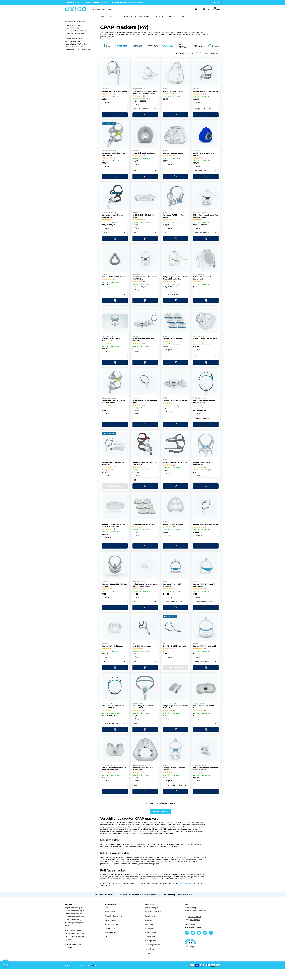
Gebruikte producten (152, 945)
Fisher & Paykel (198, 274)
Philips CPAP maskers (73, 28)
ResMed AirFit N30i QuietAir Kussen (143, 216)
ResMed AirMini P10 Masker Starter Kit (143, 340)
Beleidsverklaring (111, 932)
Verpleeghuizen (150, 941)
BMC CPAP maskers (72, 41)
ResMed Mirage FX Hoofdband (175, 462)
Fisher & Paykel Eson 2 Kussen (205, 339)
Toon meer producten (160, 812)
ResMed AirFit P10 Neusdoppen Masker (144, 402)
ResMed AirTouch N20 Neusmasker (202, 463)
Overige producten (127, 16)
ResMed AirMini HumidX (172, 339)
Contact (181, 16)
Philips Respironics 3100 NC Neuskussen (203, 707)
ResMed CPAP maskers (73, 39)
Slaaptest (148, 920)
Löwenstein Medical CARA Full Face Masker (144, 463)
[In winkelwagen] (115, 115)
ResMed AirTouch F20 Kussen (113, 277)
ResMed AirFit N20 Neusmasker (114, 91)
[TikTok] (205, 933)
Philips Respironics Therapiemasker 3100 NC (204, 402)
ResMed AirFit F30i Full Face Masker (174, 769)
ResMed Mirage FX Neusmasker (205, 91)
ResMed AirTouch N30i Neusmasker (171, 585)
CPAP (102, 16)
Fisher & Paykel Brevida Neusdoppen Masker (144, 707)
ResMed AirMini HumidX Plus (143, 524)
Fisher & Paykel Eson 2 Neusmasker (111, 340)
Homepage (69, 22)
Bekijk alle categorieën (73, 26)
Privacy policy (110, 928)
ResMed (105, 89)
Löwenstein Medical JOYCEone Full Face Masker (114, 402)
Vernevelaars (149, 928)
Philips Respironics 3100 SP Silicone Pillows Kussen (114, 769)
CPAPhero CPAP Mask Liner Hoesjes (204, 154)
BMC (134, 643)
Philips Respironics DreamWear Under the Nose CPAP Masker (144, 92)
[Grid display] (197, 53)
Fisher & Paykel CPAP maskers (76, 44)
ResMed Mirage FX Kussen (173, 153)
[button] (126, 2)
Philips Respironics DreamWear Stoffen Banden (175, 707)
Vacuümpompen (151, 932)
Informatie (160, 16)
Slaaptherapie (150, 916)
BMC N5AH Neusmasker (141, 646)
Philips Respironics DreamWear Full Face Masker (205, 216)
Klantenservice (110, 904)
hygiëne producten (186, 883)
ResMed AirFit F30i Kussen (112, 646)
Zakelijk (171, 16)
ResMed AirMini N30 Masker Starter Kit (113, 463)
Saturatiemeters (150, 924)
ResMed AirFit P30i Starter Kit (204, 646)
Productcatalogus (151, 908)
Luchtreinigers (150, 936)
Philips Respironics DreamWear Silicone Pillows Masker (175, 278)
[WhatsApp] (211, 933)
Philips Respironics (138, 89)
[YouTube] (193, 933)
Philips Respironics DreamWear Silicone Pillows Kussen (144, 585)
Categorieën (150, 904)
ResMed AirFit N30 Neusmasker (205, 524)
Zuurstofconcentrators (153, 912)
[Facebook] (199, 933)
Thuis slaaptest (145, 16)
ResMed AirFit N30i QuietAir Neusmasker (204, 585)
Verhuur (147, 953)
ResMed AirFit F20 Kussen (173, 91)
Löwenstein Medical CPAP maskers (74, 35)
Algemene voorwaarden (113, 924)
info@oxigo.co (195, 920)
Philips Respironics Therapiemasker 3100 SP (113, 707)
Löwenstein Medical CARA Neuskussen (142, 769)
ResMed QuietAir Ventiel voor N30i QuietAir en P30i (113, 525)
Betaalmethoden (111, 912)
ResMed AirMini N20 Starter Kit (175, 401)
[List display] (200, 53)
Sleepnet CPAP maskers (74, 47)
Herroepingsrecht (111, 920)
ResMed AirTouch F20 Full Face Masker (114, 585)
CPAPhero (196, 150)
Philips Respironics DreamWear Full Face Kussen (205, 769)
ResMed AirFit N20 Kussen (173, 524)
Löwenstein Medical (109, 150)
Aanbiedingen (150, 949)
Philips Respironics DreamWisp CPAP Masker (144, 278)
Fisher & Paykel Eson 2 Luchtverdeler (202, 278)
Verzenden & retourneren (114, 916)
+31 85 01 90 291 (194, 917)
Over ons (108, 908)
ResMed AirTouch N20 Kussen (144, 153)
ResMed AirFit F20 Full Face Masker (173, 216)
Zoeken (196, 9)
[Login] (208, 9)
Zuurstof (111, 16)
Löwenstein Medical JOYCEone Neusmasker (114, 154)
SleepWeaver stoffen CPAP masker (78, 49)
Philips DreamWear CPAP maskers (77, 31)
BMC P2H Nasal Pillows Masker (175, 646)
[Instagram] (187, 933)
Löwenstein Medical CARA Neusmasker (112, 216)
